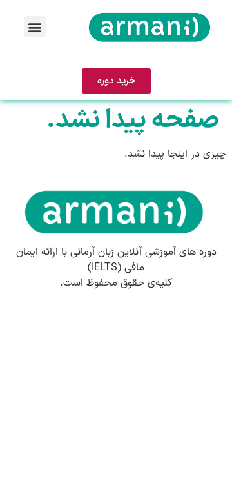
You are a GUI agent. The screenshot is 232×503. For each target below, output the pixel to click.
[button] (35, 26)
